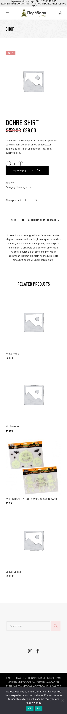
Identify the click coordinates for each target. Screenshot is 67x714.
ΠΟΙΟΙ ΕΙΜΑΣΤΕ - (16, 678)
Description (16, 220)
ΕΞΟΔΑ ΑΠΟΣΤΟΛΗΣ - (37, 686)
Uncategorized (24, 187)
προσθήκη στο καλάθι (27, 170)
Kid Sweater (12, 426)
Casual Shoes (13, 572)
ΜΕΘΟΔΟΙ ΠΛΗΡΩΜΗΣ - (33, 682)
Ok (30, 708)
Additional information (43, 220)
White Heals (12, 353)
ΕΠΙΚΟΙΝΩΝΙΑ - (35, 678)
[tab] (16, 220)
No (39, 708)
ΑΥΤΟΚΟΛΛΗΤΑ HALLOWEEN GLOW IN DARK (31, 499)
